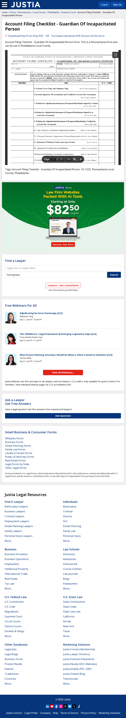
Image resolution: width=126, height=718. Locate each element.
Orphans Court (68, 12)
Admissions (69, 559)
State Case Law (71, 611)
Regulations (11, 611)
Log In (104, 4)
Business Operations (17, 559)
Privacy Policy (88, 713)
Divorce (67, 516)
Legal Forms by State (17, 464)
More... (8, 541)
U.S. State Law (72, 597)
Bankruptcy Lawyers (16, 506)
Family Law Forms (15, 449)
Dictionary (69, 554)
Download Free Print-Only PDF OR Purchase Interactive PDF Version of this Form (56, 36)
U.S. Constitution (14, 601)
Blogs (66, 578)
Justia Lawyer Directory (76, 654)
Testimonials (70, 678)
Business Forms (14, 442)
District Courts (13, 626)
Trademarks (12, 674)
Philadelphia (53, 12)
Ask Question (63, 415)
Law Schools (71, 549)
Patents (9, 669)
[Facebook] (56, 706)
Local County (39, 12)
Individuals (70, 502)
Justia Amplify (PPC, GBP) (77, 669)
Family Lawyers (13, 531)
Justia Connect (14, 713)
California (68, 616)
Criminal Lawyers (14, 516)
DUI (65, 521)
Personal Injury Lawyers (18, 536)
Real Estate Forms (15, 460)
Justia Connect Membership (79, 649)
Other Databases (16, 644)
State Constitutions (74, 601)
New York (68, 626)
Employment (12, 564)
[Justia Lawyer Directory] (79, 706)
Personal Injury (72, 536)
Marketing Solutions (76, 644)
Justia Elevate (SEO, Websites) (80, 664)
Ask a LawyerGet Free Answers (18, 402)
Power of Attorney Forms (19, 456)
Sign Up (117, 4)
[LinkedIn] (47, 706)
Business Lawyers (15, 511)
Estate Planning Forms (18, 445)
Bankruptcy (69, 506)
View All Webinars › (63, 372)
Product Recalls (13, 664)
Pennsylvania (24, 12)
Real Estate (11, 578)
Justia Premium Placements (78, 659)
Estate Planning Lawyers (19, 526)
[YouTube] (52, 706)
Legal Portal (31, 713)
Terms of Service (69, 713)
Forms (13, 12)
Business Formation (16, 554)
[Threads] (65, 706)
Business (10, 549)
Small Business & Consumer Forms (31, 432)
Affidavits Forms (14, 438)
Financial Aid (70, 564)
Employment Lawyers (17, 521)
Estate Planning (72, 526)
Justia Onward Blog (74, 674)
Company (45, 713)
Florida (67, 621)
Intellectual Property (16, 569)
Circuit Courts (12, 621)
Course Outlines (72, 569)
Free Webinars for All (21, 305)
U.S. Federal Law (16, 597)
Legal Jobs (11, 649)
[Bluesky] (70, 706)
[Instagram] (61, 706)
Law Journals (70, 574)
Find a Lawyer (15, 261)
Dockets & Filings (14, 631)
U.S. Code (10, 606)
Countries (10, 678)
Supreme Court (13, 616)
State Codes (70, 606)
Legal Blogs (11, 654)
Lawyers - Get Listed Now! (63, 285)
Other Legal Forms (16, 468)
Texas (66, 631)
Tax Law (9, 583)
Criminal (68, 511)
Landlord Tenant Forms (18, 453)
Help (55, 713)
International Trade (16, 574)
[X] (74, 706)
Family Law (69, 531)
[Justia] (25, 4)
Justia (5, 12)
